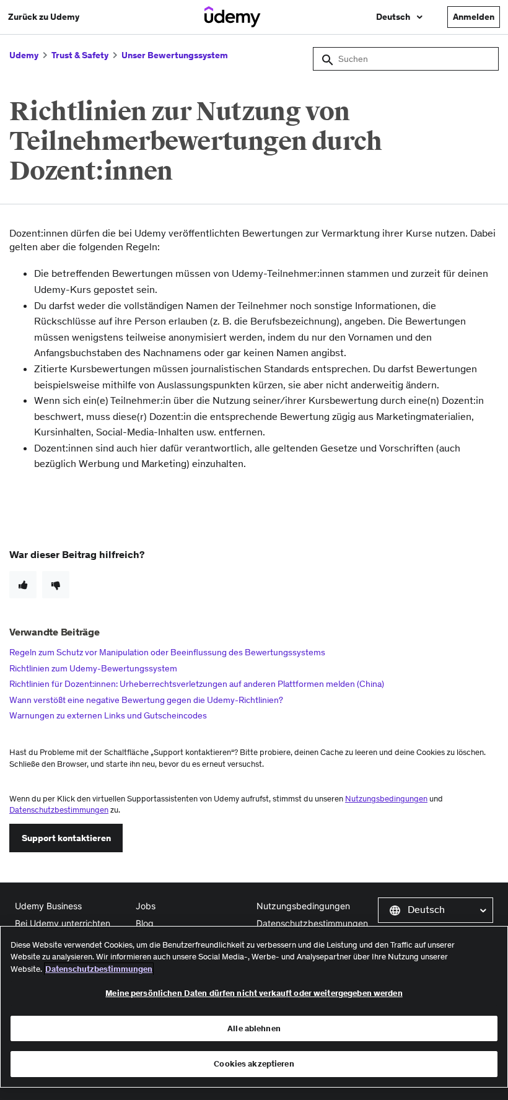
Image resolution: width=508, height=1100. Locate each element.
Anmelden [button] (473, 16)
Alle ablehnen (254, 1028)
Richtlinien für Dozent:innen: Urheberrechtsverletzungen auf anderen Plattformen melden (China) (196, 683)
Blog (145, 923)
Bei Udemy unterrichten (62, 923)
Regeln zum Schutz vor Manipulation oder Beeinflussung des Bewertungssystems (167, 652)
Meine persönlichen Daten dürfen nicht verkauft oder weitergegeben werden (253, 993)
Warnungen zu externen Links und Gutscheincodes (108, 715)
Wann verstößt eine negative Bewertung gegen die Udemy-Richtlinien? (146, 699)
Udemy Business (48, 906)
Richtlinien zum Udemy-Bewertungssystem (93, 668)
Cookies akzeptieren (254, 1064)
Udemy (23, 55)
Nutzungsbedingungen (386, 798)
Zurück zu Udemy (43, 16)
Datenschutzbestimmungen (58, 810)
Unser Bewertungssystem (174, 55)
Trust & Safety (79, 55)
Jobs (145, 906)
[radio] (23, 584)
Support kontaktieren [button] (66, 838)
